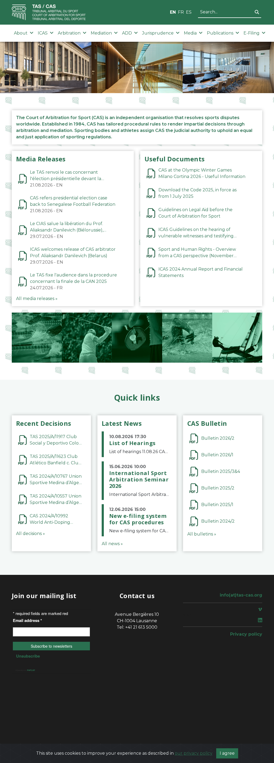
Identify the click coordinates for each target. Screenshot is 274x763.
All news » (112, 543)
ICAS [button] (43, 33)
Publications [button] (220, 33)
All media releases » (37, 298)
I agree (227, 753)
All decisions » (30, 533)
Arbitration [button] (69, 33)
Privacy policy (246, 634)
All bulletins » (201, 534)
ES (189, 12)
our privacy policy (193, 753)
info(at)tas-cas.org (241, 595)
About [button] (21, 33)
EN (173, 12)
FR (181, 12)
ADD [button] (127, 33)
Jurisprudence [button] (158, 33)
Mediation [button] (101, 33)
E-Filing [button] (251, 33)
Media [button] (190, 33)
